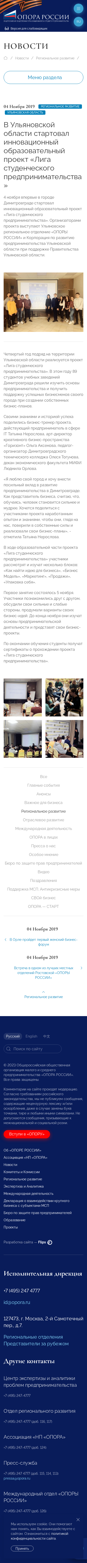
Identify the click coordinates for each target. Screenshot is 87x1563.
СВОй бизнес (43, 898)
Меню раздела (45, 77)
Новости (22, 58)
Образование (14, 1220)
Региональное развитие (55, 58)
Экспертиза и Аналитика (24, 1186)
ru (79, 21)
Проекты (11, 1227)
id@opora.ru (17, 1302)
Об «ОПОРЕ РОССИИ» (22, 1150)
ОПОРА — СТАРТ (43, 906)
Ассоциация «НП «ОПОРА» (25, 1157)
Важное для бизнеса (43, 802)
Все (43, 776)
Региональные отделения (33, 1337)
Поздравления (43, 880)
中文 (46, 1036)
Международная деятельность (43, 828)
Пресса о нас (43, 846)
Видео (44, 872)
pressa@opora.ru (17, 1478)
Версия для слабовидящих (28, 28)
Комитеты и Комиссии (22, 1172)
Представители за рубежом (36, 1344)
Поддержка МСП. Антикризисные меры (43, 889)
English (31, 1036)
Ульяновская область (25, 112)
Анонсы (43, 794)
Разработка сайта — (25, 1242)
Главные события (43, 785)
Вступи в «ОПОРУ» (26, 1134)
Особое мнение (43, 854)
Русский (13, 1036)
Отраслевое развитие (43, 820)
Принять (22, 1548)
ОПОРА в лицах (43, 837)
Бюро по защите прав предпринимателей (43, 863)
